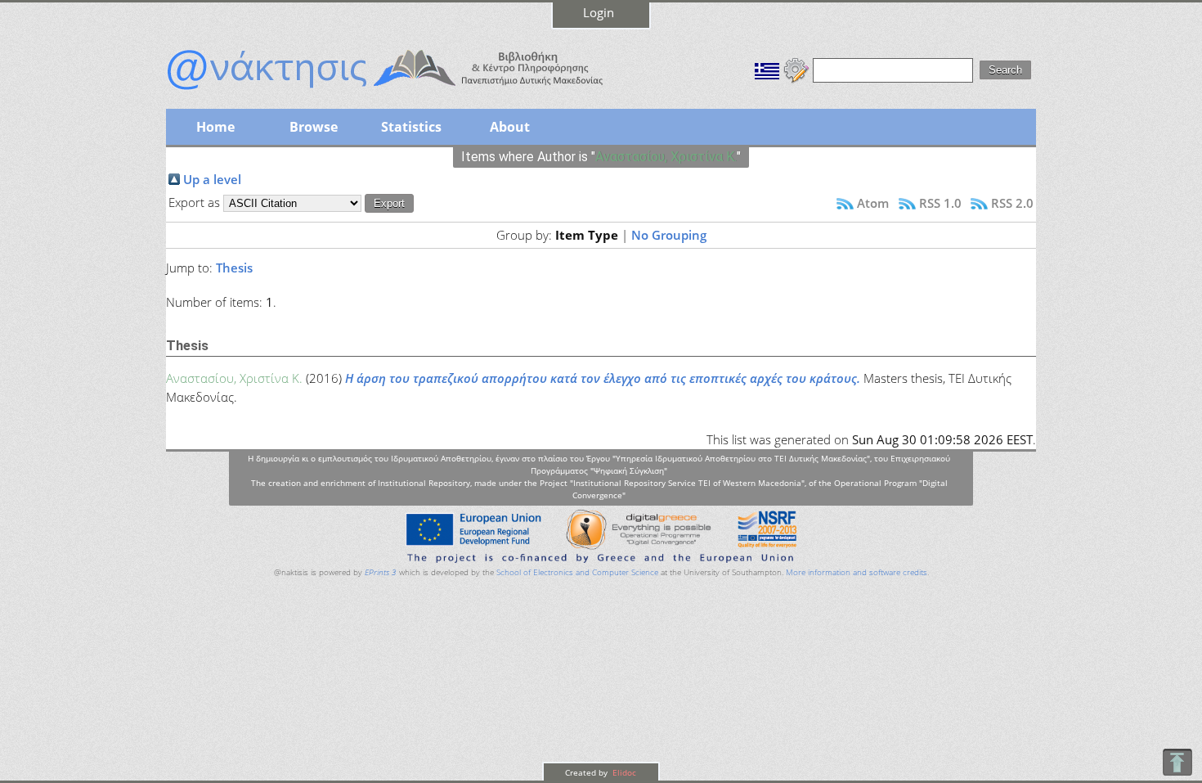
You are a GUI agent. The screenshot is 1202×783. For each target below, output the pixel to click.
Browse (313, 127)
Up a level (212, 179)
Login (598, 12)
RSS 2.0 (1012, 203)
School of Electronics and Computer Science (577, 572)
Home (215, 127)
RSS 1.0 (940, 203)
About (510, 127)
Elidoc (623, 772)
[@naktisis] (411, 91)
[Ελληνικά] (767, 69)
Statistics (411, 127)
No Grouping (668, 235)
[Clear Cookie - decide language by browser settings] (796, 69)
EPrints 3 (381, 572)
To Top (1177, 762)
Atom (873, 203)
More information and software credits (856, 572)
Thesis (234, 267)
